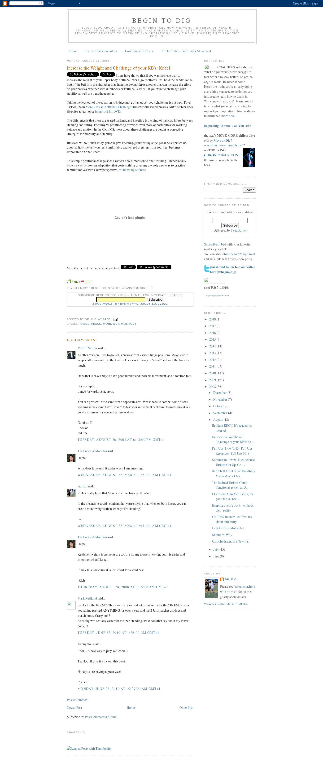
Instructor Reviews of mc (101, 51)
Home (73, 51)
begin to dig (161, 20)
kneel (84, 323)
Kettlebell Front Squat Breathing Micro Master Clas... (233, 473)
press (96, 323)
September (220, 413)
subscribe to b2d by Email (238, 254)
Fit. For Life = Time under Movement (186, 51)
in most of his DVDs (108, 111)
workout (129, 323)
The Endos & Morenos (92, 451)
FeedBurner (239, 230)
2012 (213, 359)
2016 (213, 332)
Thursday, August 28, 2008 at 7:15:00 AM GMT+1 (123, 587)
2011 (213, 366)
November (220, 399)
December (220, 392)
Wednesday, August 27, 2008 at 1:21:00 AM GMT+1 (124, 475)
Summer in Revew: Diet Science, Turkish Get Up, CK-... (233, 462)
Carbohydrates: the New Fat (230, 541)
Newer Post (74, 707)
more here (228, 116)
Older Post (186, 707)
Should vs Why (222, 534)
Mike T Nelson (87, 348)
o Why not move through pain (223, 145)
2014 (213, 346)
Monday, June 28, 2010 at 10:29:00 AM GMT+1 (119, 688)
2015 (213, 339)
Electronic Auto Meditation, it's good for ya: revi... (232, 496)
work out (111, 323)
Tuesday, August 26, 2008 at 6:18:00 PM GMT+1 (121, 439)
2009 (213, 380)
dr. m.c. (82, 486)
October (219, 406)
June (216, 556)
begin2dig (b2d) (212, 295)
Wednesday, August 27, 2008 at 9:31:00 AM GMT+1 (124, 525)
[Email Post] (115, 319)
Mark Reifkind (87, 598)
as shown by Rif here (132, 169)
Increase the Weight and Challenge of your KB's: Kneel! (119, 68)
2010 (213, 373)
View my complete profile (226, 603)
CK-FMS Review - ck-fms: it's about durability (232, 519)
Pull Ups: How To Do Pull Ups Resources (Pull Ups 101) (232, 451)
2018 (213, 319)
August (218, 419)
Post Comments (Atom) (100, 716)
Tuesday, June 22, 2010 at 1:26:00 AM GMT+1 (119, 632)
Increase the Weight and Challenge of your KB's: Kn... (233, 439)
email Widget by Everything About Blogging (130, 303)
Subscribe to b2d (215, 244)
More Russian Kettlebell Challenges (109, 107)
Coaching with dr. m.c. (139, 51)
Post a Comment (77, 699)
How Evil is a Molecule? (228, 528)
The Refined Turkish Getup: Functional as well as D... (230, 485)
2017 (213, 326)
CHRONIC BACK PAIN (221, 155)
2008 (213, 386)
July (216, 549)
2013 (213, 352)
